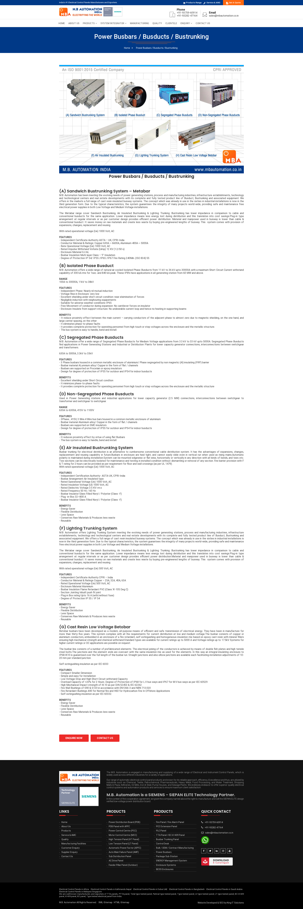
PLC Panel (161, 830)
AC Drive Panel (116, 860)
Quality (157, 23)
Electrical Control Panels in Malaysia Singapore (80, 891)
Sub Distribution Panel (120, 856)
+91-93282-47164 (187, 15)
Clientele (171, 23)
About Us (73, 23)
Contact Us (203, 23)
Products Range (194, 2)
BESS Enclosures (164, 869)
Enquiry (185, 23)
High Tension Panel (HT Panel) (124, 839)
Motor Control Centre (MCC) (123, 835)
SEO (221, 902)
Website (202, 902)
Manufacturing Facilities (73, 843)
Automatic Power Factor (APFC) (125, 848)
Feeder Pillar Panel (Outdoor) (123, 865)
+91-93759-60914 (187, 12)
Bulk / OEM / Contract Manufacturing (175, 848)
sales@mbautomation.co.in (224, 15)
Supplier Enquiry (69, 852)
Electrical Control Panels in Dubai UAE (150, 889)
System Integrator (112, 23)
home (127, 48)
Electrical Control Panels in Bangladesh (186, 889)
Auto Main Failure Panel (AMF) (124, 852)
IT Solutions (238, 902)
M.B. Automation (67, 902)
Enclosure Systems (166, 865)
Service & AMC (213, 2)
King (229, 902)
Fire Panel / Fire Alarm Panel (170, 822)
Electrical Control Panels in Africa (74, 889)
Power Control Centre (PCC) (123, 830)
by (225, 902)
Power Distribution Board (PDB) (124, 822)
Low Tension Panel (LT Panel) (123, 843)
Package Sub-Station (167, 856)
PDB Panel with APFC (119, 826)
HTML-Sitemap (121, 902)
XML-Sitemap (105, 902)
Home (62, 23)
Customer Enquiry (70, 848)
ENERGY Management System (171, 860)
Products (89, 23)
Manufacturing (139, 23)
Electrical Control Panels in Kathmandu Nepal (111, 889)
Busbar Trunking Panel (167, 839)
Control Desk (162, 843)
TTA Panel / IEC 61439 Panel (170, 835)
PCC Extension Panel (166, 826)
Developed (211, 902)
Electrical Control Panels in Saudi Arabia (224, 889)
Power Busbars (164, 852)
